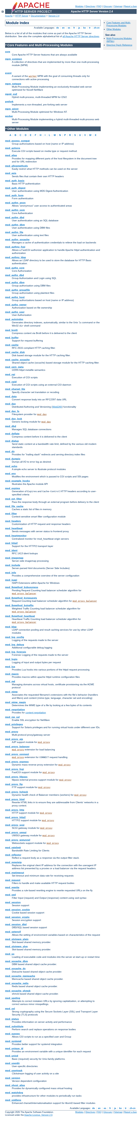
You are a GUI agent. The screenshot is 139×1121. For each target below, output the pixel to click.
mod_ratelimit (13, 847)
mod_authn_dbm (15, 224)
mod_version (12, 1078)
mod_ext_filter (13, 498)
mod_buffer (11, 337)
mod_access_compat (17, 140)
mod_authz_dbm (14, 282)
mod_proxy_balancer (24, 593)
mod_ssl (10, 1008)
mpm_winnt (11, 108)
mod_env (10, 473)
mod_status (12, 1018)
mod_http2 (11, 543)
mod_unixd (11, 1055)
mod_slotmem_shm (16, 946)
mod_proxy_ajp (14, 739)
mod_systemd (13, 1041)
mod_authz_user (14, 312)
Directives (90, 6)
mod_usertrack (13, 1070)
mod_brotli (11, 330)
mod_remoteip (13, 862)
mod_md (10, 681)
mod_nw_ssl (12, 717)
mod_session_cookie (17, 909)
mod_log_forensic (15, 651)
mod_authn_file (14, 232)
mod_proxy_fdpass (16, 776)
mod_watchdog (14, 1092)
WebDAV (57, 406)
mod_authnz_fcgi (15, 246)
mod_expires (12, 488)
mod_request (12, 880)
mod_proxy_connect (17, 754)
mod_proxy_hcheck (16, 791)
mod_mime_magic (15, 702)
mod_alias (11, 155)
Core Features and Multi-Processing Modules (118, 24)
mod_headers (13, 521)
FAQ (99, 6)
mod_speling (12, 998)
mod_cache (11, 344)
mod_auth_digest (15, 187)
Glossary (107, 6)
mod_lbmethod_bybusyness (21, 587)
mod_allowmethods (16, 165)
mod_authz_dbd (14, 275)
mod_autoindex (14, 319)
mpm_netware (13, 83)
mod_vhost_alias (15, 1085)
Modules (79, 6)
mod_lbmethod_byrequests (21, 597)
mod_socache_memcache (20, 976)
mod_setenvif (13, 931)
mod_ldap (11, 626)
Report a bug (130, 6)
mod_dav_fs (12, 411)
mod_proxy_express (17, 761)
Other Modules (113, 29)
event (8, 73)
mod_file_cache (14, 506)
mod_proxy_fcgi (14, 769)
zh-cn (96, 27)
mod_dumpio (12, 458)
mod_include (12, 565)
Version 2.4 (53, 16)
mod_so (9, 953)
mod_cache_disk (15, 352)
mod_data (11, 396)
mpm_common (13, 59)
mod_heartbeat (14, 528)
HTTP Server (21, 16)
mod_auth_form (14, 195)
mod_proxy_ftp (14, 784)
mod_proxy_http (14, 809)
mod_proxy (11, 731)
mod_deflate (12, 433)
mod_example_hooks (17, 480)
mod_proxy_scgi (14, 825)
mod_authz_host (15, 297)
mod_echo (11, 466)
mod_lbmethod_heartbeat (20, 616)
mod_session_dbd (16, 924)
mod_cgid (11, 381)
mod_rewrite (12, 887)
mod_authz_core (14, 267)
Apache (9, 16)
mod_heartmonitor (15, 535)
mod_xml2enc (13, 1100)
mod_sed (10, 894)
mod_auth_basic (14, 180)
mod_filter (11, 513)
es (69, 27)
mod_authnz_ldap (15, 257)
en (63, 27)
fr (74, 27)
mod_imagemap (14, 557)
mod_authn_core (15, 210)
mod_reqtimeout (14, 872)
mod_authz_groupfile (17, 289)
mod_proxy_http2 (15, 817)
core (7, 51)
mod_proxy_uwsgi (15, 832)
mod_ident (11, 550)
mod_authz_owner (15, 304)
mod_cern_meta (14, 367)
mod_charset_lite (15, 389)
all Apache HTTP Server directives (81, 36)
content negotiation (35, 712)
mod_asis (10, 173)
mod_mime (11, 691)
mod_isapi (11, 579)
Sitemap (118, 6)
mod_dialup (12, 441)
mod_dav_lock (13, 418)
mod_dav (10, 403)
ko (84, 27)
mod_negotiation (15, 709)
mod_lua (10, 666)
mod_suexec (12, 1033)
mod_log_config (14, 637)
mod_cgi (10, 374)
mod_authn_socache (17, 239)
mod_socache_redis (16, 983)
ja (79, 27)
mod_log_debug (14, 644)
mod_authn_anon (15, 202)
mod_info (10, 572)
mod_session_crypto (17, 917)
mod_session (13, 902)
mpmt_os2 (11, 94)
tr (89, 27)
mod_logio (11, 659)
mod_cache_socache (17, 359)
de (57, 27)
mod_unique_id (14, 1048)
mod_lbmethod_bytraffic (19, 605)
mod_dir (10, 451)
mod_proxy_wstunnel (17, 839)
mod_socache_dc (15, 968)
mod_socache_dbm (16, 961)
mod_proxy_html (15, 799)
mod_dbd (10, 426)
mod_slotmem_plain (16, 939)
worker (33, 76)
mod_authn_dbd (14, 217)
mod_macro (12, 673)
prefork (9, 101)
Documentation (38, 16)
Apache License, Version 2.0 (38, 1115)
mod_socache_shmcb (18, 990)
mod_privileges (14, 724)
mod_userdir (12, 1063)
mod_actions (12, 148)
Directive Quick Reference (119, 45)
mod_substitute (14, 1026)
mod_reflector (13, 854)
